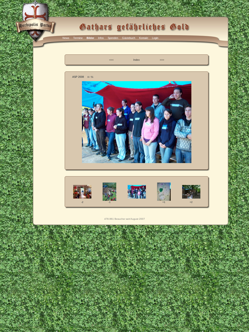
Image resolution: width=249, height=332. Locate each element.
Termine (78, 37)
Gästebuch (128, 37)
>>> (162, 59)
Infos (101, 37)
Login (155, 37)
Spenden (113, 37)
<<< (111, 59)
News (65, 37)
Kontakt (143, 37)
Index (136, 59)
